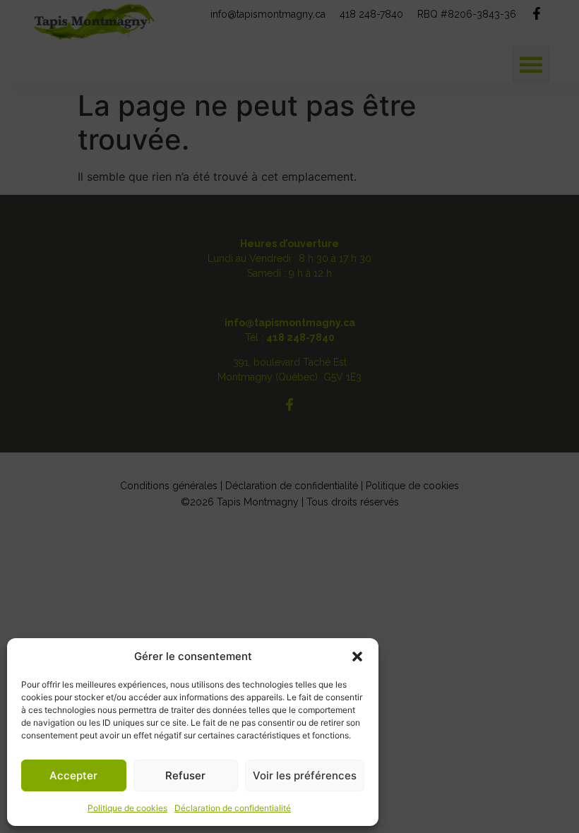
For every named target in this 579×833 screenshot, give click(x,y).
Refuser (185, 775)
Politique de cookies (127, 808)
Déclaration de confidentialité (232, 808)
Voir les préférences (305, 775)
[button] (357, 656)
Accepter (73, 775)
